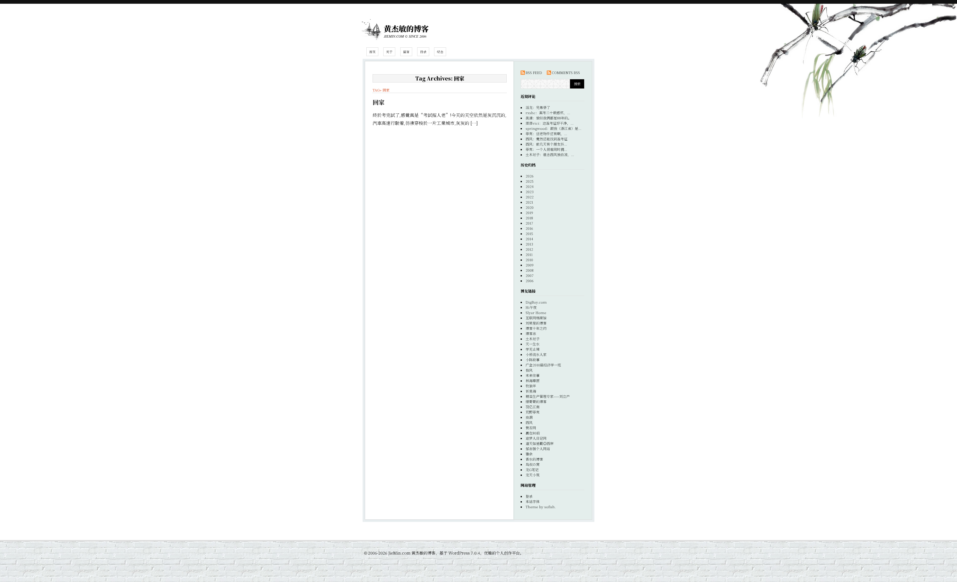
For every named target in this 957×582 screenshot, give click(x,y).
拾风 (529, 370)
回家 (386, 89)
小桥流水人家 (536, 354)
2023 (530, 191)
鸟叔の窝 (533, 464)
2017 (529, 223)
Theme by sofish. (541, 506)
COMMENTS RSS (566, 72)
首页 (372, 51)
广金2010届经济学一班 (543, 364)
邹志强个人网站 (538, 448)
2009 (530, 264)
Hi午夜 (531, 307)
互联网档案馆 (536, 317)
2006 (530, 280)
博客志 (531, 333)
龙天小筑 (533, 474)
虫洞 (529, 417)
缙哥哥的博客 (536, 401)
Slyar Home (536, 312)
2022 (530, 196)
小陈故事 (533, 359)
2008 (530, 270)
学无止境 (533, 349)
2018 (529, 217)
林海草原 (533, 380)
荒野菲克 (533, 412)
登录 (529, 496)
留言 (406, 51)
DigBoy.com (536, 302)
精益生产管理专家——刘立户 (548, 396)
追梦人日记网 (536, 438)
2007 (530, 275)
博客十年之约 (536, 328)
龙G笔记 (532, 469)
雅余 (529, 453)
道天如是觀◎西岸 (540, 443)
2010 (529, 259)
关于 (389, 51)
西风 (529, 422)
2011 (529, 254)
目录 (423, 51)
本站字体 (533, 501)
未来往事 (533, 375)
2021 (529, 202)
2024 (530, 186)
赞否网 (531, 427)
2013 (529, 244)
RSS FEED (534, 72)
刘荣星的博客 (536, 323)
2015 (529, 233)
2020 (530, 207)
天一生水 (533, 343)
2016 (529, 228)
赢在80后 (533, 432)
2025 (530, 181)
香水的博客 (534, 459)
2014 (529, 238)
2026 (530, 175)
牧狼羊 (531, 385)
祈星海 (531, 391)
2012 (529, 249)
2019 (529, 212)
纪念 (440, 51)
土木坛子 (533, 338)
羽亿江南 (533, 406)
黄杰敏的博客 (406, 28)
